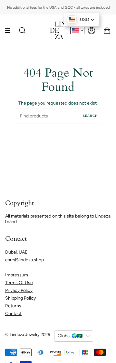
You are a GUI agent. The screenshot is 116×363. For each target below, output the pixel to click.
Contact (13, 313)
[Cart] (107, 30)
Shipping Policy (20, 298)
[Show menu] (10, 30)
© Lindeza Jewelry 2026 (27, 334)
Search (90, 116)
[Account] (91, 30)
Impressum (16, 275)
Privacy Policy (19, 290)
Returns (13, 306)
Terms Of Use (19, 282)
